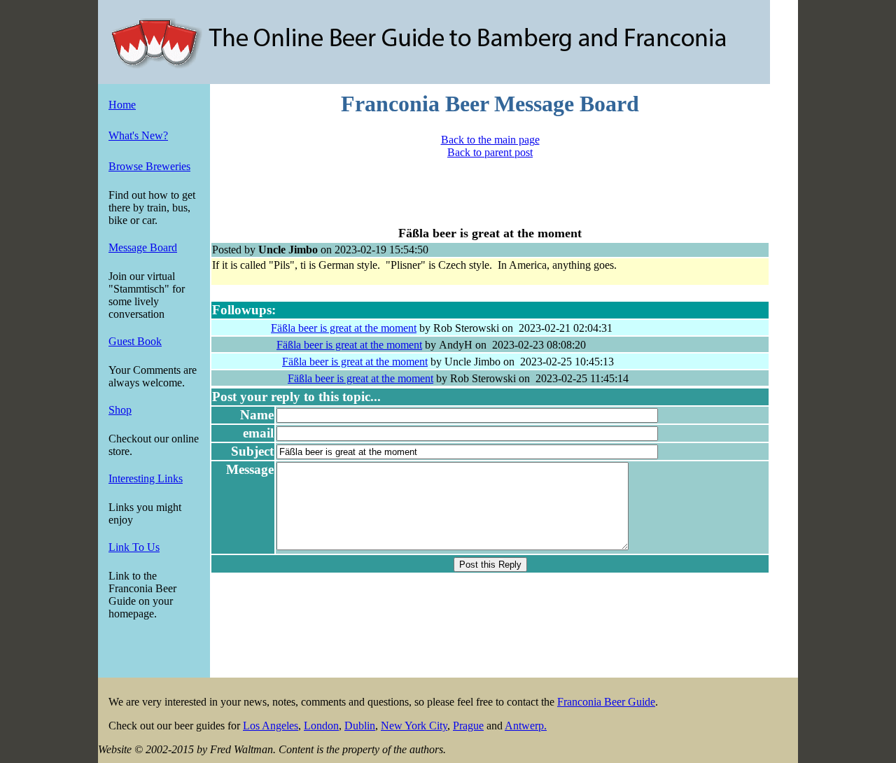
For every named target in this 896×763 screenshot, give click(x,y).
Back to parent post (490, 152)
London (321, 726)
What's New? (138, 135)
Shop (120, 410)
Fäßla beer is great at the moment (343, 328)
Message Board (142, 247)
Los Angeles (270, 726)
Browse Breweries (149, 166)
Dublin (359, 726)
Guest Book (135, 341)
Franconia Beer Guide (606, 702)
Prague (468, 726)
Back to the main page (490, 140)
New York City (414, 726)
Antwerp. (526, 726)
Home (122, 105)
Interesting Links (145, 478)
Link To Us (134, 547)
